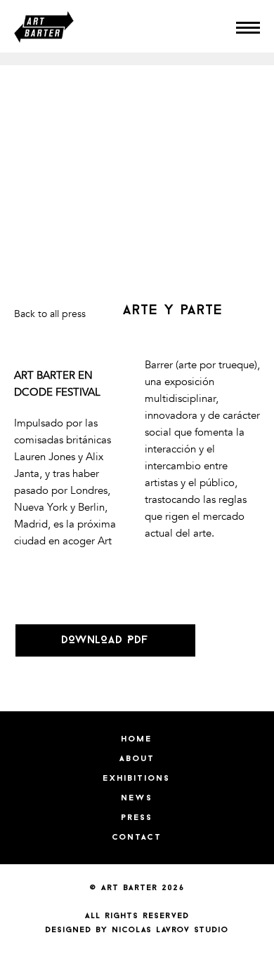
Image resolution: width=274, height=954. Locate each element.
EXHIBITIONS (137, 778)
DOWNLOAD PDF (105, 640)
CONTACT (137, 837)
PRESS (137, 818)
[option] (137, 59)
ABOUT (137, 759)
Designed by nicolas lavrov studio (137, 930)
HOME (137, 739)
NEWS (137, 798)
